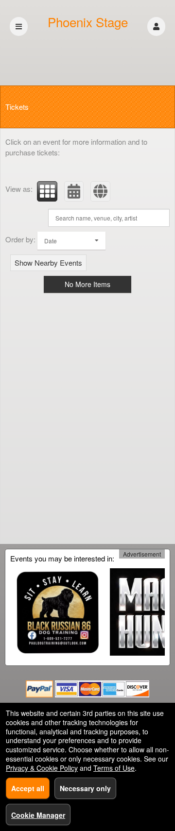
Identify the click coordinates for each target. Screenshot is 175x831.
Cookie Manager (38, 815)
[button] (156, 26)
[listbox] (71, 241)
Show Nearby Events (48, 262)
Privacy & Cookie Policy (42, 768)
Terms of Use (114, 768)
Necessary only (85, 788)
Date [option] (50, 241)
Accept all (27, 788)
